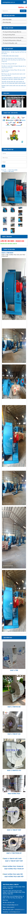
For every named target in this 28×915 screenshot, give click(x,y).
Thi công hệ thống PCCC (9, 34)
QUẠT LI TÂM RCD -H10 (14, 770)
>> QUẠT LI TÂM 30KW (7, 171)
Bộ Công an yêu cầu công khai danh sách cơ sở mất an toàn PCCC (13, 75)
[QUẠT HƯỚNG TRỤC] (14, 784)
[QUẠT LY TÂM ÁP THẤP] (14, 813)
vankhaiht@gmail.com (14, 912)
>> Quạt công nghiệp (11, 170)
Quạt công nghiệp (7, 19)
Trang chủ (3, 170)
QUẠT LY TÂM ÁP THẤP (14, 830)
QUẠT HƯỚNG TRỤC (14, 793)
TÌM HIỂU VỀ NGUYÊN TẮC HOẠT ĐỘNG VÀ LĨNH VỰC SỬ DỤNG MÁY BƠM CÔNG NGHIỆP (14, 82)
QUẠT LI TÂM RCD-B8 (14, 707)
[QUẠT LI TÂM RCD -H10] (14, 753)
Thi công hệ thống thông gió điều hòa (12, 32)
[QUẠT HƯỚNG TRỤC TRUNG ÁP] (14, 866)
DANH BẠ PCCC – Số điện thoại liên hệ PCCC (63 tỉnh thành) (14, 53)
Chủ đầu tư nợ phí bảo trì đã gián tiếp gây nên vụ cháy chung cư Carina (14, 67)
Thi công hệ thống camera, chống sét (12, 40)
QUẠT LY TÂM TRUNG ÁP (14, 853)
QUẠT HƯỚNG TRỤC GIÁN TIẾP (14, 876)
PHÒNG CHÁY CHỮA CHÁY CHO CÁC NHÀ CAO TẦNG (14, 86)
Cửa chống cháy (7, 22)
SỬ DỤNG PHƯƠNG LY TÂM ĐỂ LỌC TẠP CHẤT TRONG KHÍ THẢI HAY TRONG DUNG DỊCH (14, 79)
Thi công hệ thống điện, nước (10, 43)
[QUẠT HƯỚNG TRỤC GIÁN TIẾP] (14, 874)
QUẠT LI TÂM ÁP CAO (14, 734)
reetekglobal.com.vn (8, 2)
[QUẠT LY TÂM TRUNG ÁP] (14, 843)
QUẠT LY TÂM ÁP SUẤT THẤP (14, 861)
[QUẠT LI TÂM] (14, 655)
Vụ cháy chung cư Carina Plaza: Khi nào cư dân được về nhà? (13, 71)
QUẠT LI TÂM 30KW (7, 253)
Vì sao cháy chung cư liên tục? (9, 64)
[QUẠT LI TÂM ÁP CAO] (14, 722)
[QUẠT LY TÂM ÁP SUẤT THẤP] (14, 858)
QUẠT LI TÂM (14, 670)
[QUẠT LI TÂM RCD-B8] (14, 690)
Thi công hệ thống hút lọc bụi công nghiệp (13, 37)
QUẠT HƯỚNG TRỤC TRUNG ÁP (14, 869)
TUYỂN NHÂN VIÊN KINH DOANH (10, 56)
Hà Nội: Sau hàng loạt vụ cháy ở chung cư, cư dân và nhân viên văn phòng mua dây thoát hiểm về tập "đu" (14, 60)
